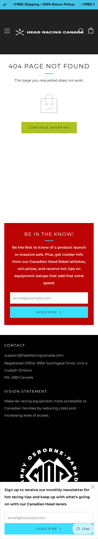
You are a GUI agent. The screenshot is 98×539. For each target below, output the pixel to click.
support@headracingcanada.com (34, 355)
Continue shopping (49, 127)
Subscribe (46, 312)
